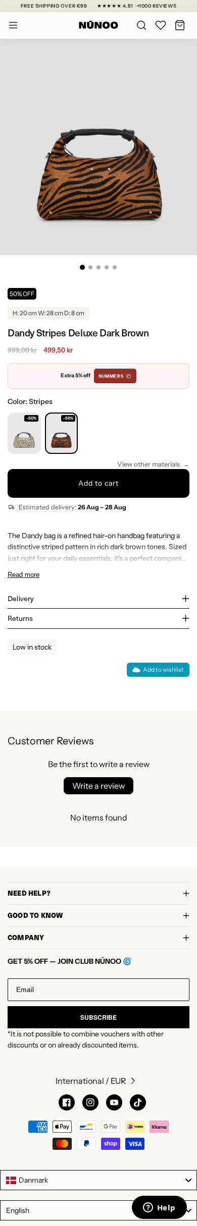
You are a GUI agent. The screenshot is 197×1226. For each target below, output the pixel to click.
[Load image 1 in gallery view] (82, 267)
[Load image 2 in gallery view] (90, 267)
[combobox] (98, 1180)
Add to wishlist (163, 669)
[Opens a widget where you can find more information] (159, 1208)
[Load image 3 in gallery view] (98, 267)
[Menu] (13, 25)
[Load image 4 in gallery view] (107, 267)
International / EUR (91, 1081)
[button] (179, 25)
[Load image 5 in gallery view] (115, 267)
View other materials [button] (148, 464)
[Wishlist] (160, 25)
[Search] (141, 25)
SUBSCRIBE (98, 1017)
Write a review (98, 786)
